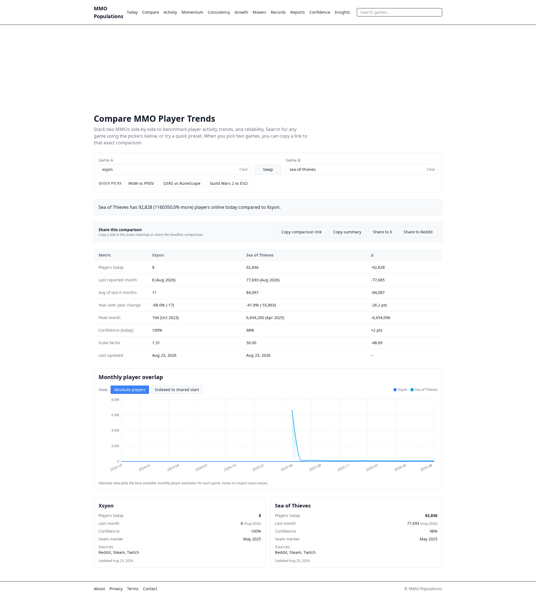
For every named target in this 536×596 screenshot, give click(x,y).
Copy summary (347, 231)
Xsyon (158, 255)
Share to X (382, 231)
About (99, 588)
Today (132, 12)
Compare (150, 12)
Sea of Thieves (260, 255)
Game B (293, 160)
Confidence (319, 12)
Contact (150, 588)
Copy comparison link (301, 231)
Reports (297, 12)
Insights (342, 12)
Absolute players (129, 389)
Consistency (219, 12)
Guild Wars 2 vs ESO (229, 183)
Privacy (116, 588)
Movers (259, 12)
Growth (241, 12)
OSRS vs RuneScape (181, 183)
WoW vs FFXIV (141, 183)
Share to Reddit (418, 231)
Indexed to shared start (177, 389)
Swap (268, 169)
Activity (170, 12)
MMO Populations (108, 12)
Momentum (192, 12)
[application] (268, 437)
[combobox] (399, 12)
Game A (106, 160)
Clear (244, 169)
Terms (132, 588)
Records (278, 12)
